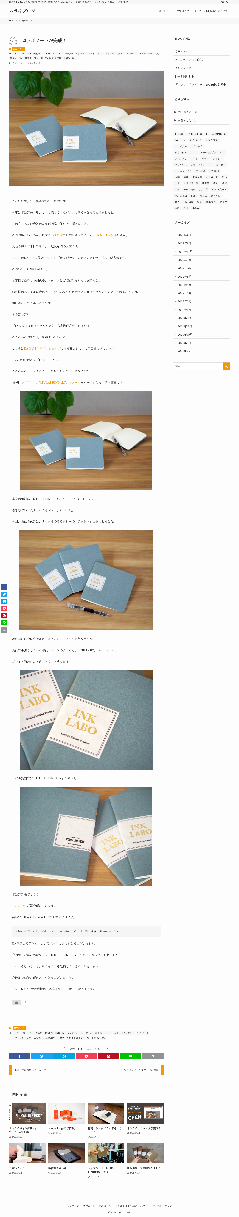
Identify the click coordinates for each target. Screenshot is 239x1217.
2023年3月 (184, 243)
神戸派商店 (181, 195)
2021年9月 (184, 343)
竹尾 (193, 195)
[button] (19, 1056)
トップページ (72, 1205)
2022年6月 (185, 268)
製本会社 (211, 201)
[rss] (222, 2)
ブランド (218, 158)
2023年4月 (184, 235)
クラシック (197, 146)
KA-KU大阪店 (33, 53)
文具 (157, 53)
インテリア (212, 140)
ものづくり (132, 53)
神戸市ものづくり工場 (51, 58)
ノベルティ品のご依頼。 (190, 60)
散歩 (224, 177)
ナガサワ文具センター (212, 152)
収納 (177, 177)
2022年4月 (184, 285)
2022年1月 (184, 310)
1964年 (179, 134)
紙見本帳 (216, 195)
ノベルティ (181, 158)
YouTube (180, 140)
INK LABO (18, 53)
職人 (177, 201)
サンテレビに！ (184, 68)
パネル (205, 158)
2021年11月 (185, 326)
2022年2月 (185, 301)
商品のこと (18, 48)
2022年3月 (184, 293)
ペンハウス (181, 165)
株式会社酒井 (25, 58)
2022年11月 (185, 251)
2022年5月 (185, 276)
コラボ (91, 53)
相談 (224, 183)
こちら (16, 906)
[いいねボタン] (16, 1002)
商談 (186, 177)
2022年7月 (184, 260)
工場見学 (197, 177)
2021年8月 (184, 351)
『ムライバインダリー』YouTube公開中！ (202, 84)
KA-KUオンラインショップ (42, 348)
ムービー (221, 165)
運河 (177, 208)
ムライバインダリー (115, 53)
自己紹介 (188, 201)
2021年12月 (185, 318)
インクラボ (68, 53)
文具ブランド (191, 183)
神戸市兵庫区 (219, 189)
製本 (74, 58)
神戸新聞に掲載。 (186, 76)
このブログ (55, 235)
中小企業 (200, 171)
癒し (215, 183)
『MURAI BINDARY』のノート (60, 382)
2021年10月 (185, 334)
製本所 (223, 201)
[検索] (227, 2)
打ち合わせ (212, 177)
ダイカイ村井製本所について (130, 1205)
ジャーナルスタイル (185, 152)
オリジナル (81, 53)
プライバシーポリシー (162, 1205)
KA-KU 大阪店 (107, 235)
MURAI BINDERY (51, 53)
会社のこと (187, 112)
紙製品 (67, 58)
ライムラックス (183, 171)
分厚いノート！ (184, 51)
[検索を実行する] (226, 366)
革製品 (196, 208)
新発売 (13, 58)
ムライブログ (22, 11)
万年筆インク (146, 53)
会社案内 (214, 171)
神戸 (36, 58)
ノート (100, 53)
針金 (186, 208)
